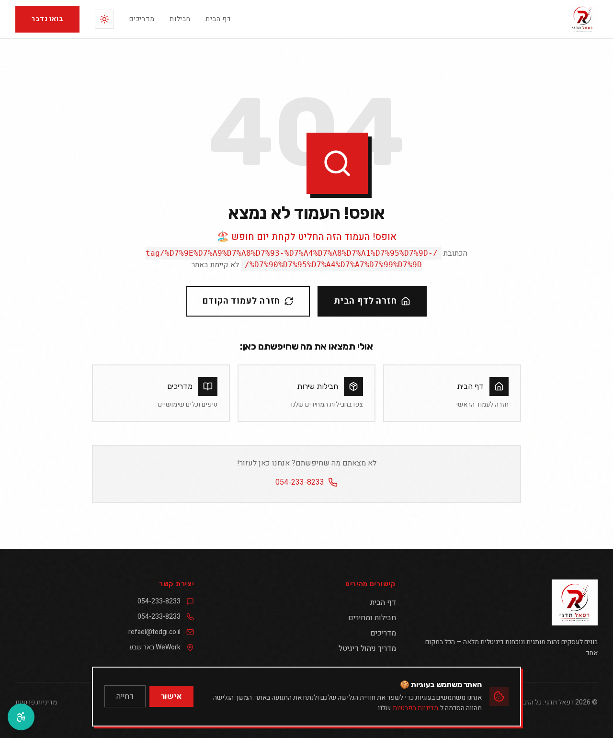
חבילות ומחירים (372, 618)
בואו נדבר (47, 19)
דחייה (125, 696)
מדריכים (141, 19)
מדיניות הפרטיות (415, 708)
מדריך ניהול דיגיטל (367, 648)
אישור (171, 696)
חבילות (180, 19)
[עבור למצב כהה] (104, 19)
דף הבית (218, 19)
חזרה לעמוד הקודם (241, 301)
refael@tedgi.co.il (154, 632)
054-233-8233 (299, 482)
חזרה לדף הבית (365, 301)
